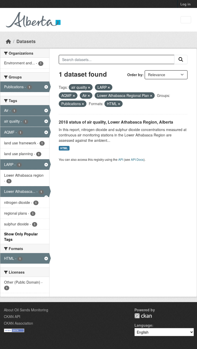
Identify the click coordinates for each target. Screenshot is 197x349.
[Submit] (181, 59)
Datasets (26, 41)
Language (143, 325)
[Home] (8, 41)
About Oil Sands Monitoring (26, 309)
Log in (185, 4)
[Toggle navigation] (186, 20)
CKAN (143, 315)
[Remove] (89, 87)
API (120, 159)
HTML (64, 148)
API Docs (137, 159)
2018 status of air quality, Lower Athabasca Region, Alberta (116, 122)
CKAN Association (18, 323)
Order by (134, 74)
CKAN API (12, 316)
